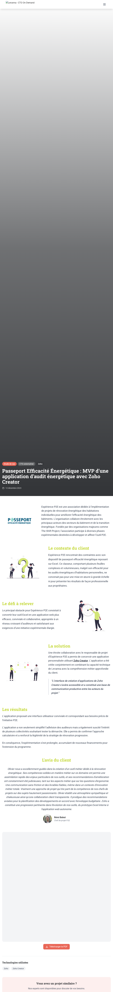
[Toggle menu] (104, 4)
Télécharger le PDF (58, 946)
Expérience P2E (49, 506)
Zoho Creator (80, 660)
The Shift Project (50, 530)
